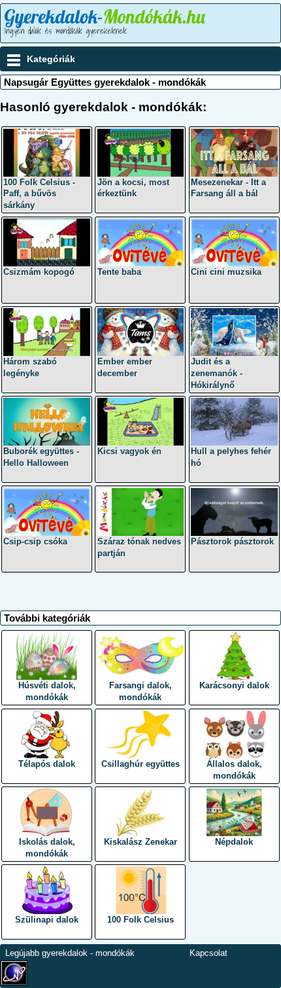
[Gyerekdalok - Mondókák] (107, 38)
